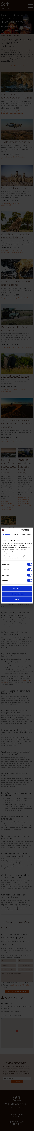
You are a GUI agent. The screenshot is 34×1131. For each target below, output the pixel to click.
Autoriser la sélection (17, 594)
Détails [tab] (16, 534)
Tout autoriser (17, 588)
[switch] (29, 569)
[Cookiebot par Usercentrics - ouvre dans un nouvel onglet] (21, 530)
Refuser (17, 599)
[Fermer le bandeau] (31, 530)
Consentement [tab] (6, 534)
